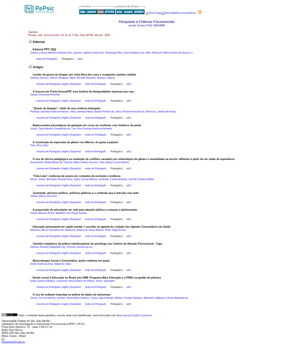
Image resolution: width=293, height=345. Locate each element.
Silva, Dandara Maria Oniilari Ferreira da (92, 111)
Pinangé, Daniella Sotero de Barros (49, 111)
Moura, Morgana (59, 77)
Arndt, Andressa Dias (41, 264)
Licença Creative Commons (137, 315)
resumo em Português (48, 84)
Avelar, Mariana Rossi (42, 213)
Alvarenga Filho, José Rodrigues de (124, 52)
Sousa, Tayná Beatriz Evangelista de (50, 128)
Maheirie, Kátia (63, 264)
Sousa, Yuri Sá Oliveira (42, 297)
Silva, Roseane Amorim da (130, 111)
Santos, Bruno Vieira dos (43, 196)
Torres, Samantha (105, 281)
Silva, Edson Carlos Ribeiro (114, 162)
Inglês (65, 84)
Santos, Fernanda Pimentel (45, 94)
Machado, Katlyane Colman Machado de (166, 297)
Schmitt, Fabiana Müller (141, 179)
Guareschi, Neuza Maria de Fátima (75, 281)
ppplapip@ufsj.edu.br (13, 342)
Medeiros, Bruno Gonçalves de (47, 230)
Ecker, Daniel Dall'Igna (42, 281)
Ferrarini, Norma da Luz (79, 247)
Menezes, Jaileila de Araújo (161, 111)
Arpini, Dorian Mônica (85, 179)
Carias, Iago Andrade (101, 297)
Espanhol (75, 84)
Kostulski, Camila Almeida (113, 179)
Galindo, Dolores (39, 77)
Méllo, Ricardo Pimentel (83, 77)
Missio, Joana (37, 179)
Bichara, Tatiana (106, 77)
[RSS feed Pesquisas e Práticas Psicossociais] (199, 12)
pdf (80, 59)
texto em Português (46, 59)
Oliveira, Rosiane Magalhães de (47, 247)
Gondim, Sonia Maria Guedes (73, 297)
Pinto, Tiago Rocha (115, 230)
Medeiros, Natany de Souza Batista (84, 230)
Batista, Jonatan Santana (128, 297)
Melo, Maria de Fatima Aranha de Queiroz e (169, 52)
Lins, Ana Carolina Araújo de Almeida (92, 128)
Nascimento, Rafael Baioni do (46, 162)
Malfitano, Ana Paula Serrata (71, 213)
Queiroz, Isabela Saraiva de (89, 52)
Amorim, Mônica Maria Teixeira (81, 162)
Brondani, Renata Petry (59, 179)
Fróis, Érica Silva (39, 145)
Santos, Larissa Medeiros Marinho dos (51, 52)
